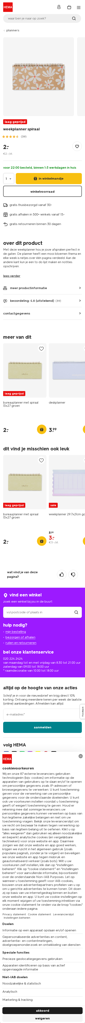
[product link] (24, 370)
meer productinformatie (28, 288)
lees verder (11, 276)
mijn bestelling (16, 632)
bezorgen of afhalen (20, 637)
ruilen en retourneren (21, 643)
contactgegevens (16, 313)
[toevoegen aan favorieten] (77, 146)
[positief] (61, 574)
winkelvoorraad (42, 191)
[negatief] (73, 574)
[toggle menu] (78, 7)
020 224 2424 (13, 659)
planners (12, 30)
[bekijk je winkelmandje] (69, 7)
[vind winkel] (76, 612)
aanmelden (42, 727)
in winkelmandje (50, 178)
